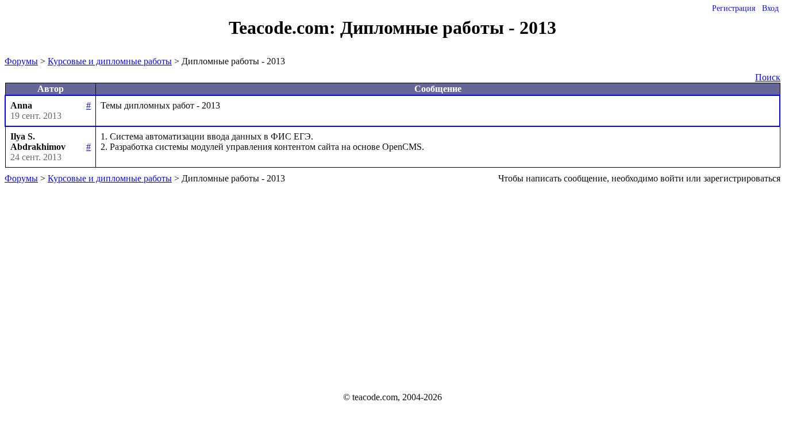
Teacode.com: (284, 27)
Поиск (767, 77)
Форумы (21, 61)
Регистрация (733, 8)
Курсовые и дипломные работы (110, 61)
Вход (770, 8)
